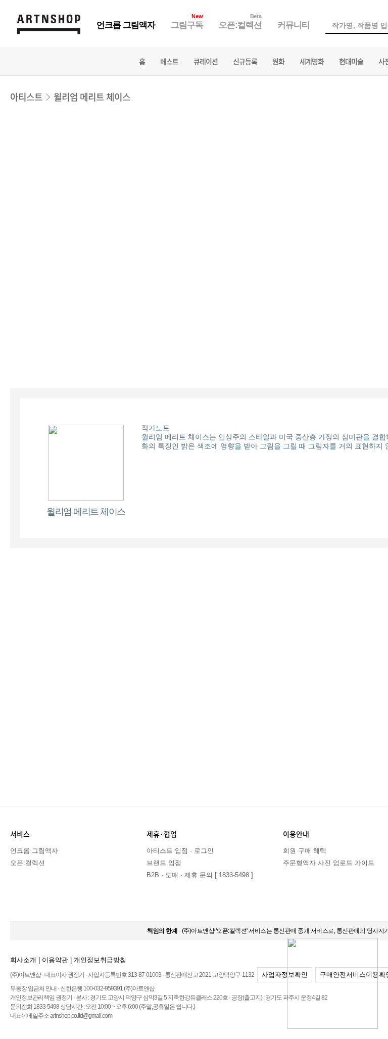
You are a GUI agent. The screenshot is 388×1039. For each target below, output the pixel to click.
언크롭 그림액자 (125, 25)
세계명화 (312, 61)
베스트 (169, 61)
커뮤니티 (293, 25)
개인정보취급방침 (100, 960)
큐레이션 (205, 61)
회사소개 (23, 960)
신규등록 (245, 61)
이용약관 (55, 960)
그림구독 (187, 25)
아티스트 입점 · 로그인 (180, 850)
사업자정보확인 (285, 974)
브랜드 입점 (164, 863)
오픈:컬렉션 (240, 25)
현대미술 (351, 61)
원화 (278, 61)
